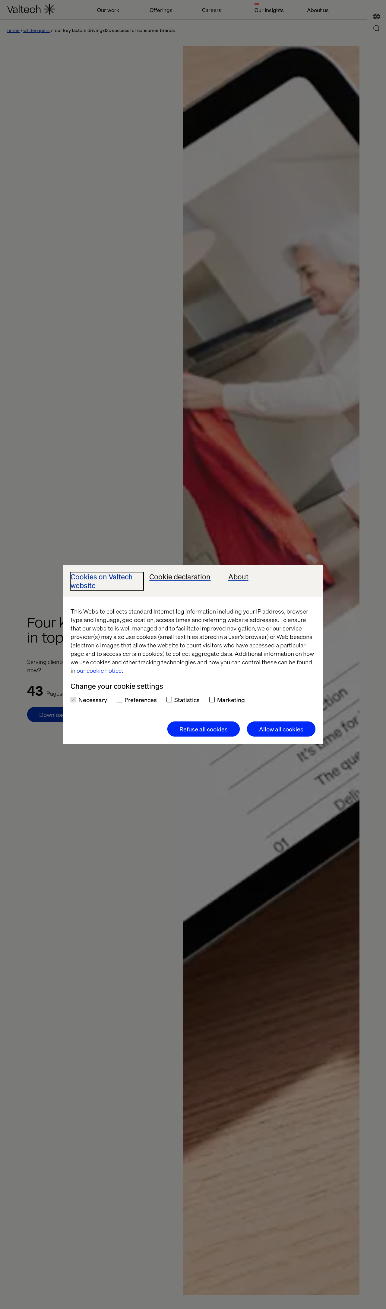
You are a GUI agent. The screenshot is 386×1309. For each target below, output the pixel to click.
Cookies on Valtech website (102, 581)
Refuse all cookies (203, 729)
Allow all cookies (281, 729)
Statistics (187, 700)
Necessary (92, 700)
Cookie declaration (179, 576)
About (238, 576)
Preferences (141, 700)
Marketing (231, 700)
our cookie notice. (100, 670)
